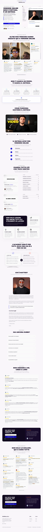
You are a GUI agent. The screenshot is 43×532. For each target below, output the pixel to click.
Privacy (36, 518)
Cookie (36, 519)
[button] (21, 336)
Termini (36, 521)
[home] (22, 2)
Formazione (30, 519)
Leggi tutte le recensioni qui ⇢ (21, 74)
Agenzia (30, 521)
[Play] (8, 58)
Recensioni (30, 518)
